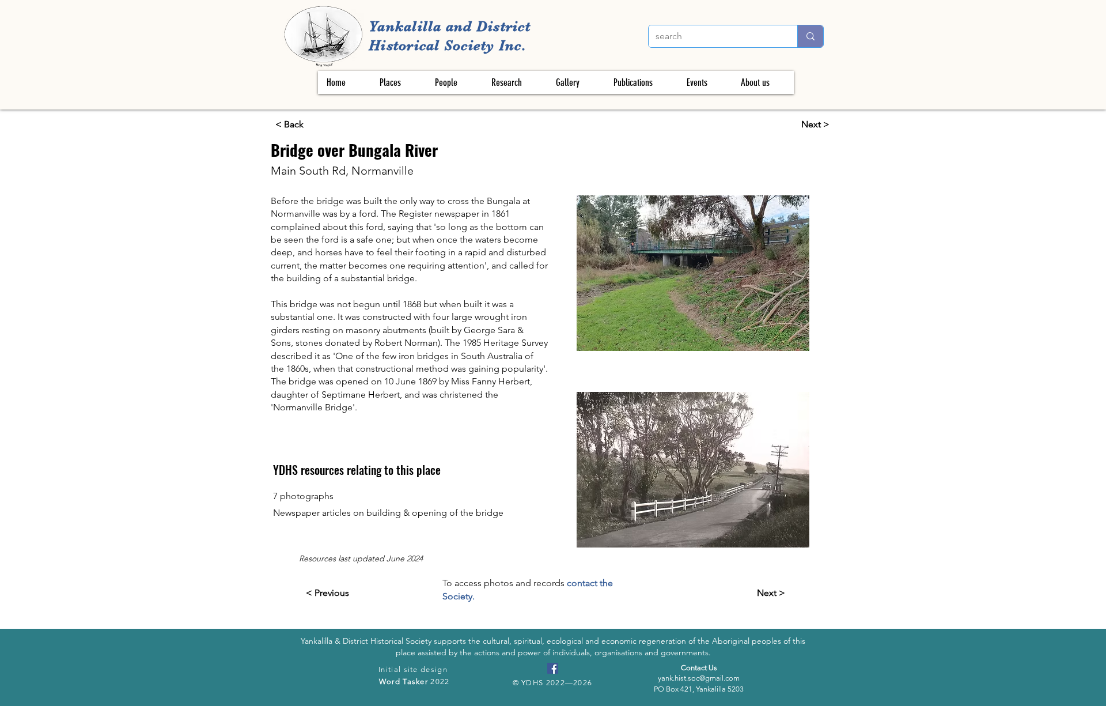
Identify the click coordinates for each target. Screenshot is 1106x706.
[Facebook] (552, 668)
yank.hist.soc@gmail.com (699, 678)
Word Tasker (403, 681)
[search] (810, 36)
